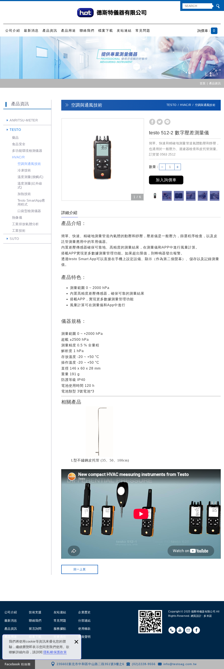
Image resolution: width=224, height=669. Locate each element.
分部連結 (84, 620)
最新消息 (31, 30)
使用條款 (84, 628)
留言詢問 (35, 628)
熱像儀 (17, 217)
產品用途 (68, 30)
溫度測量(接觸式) (30, 177)
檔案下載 (105, 30)
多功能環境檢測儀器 (27, 150)
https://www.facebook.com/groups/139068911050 (196, 630)
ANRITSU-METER (24, 120)
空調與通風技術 (29, 164)
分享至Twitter (159, 122)
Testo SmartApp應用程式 (31, 202)
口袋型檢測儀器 (29, 211)
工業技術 (18, 230)
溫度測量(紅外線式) (30, 185)
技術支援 (35, 612)
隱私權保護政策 (55, 652)
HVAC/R (18, 157)
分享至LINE (167, 122)
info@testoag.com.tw (180, 664)
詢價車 (209, 30)
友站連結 (124, 30)
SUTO (14, 238)
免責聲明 (84, 636)
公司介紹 (12, 30)
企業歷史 (84, 612)
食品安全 (18, 144)
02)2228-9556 (144, 664)
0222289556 (171, 630)
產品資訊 (49, 30)
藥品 (15, 137)
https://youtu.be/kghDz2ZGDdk (180, 630)
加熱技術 (24, 194)
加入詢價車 (166, 180)
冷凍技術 (24, 170)
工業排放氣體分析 (25, 224)
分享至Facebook (152, 122)
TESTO (15, 129)
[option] (103, 159)
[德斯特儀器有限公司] (112, 12)
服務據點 (60, 628)
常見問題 (142, 30)
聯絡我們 (87, 30)
